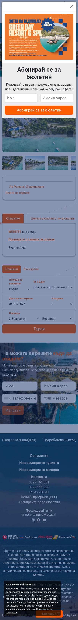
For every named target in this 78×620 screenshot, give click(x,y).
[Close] (72, 6)
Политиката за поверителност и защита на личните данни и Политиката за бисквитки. (29, 609)
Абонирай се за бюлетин (39, 110)
